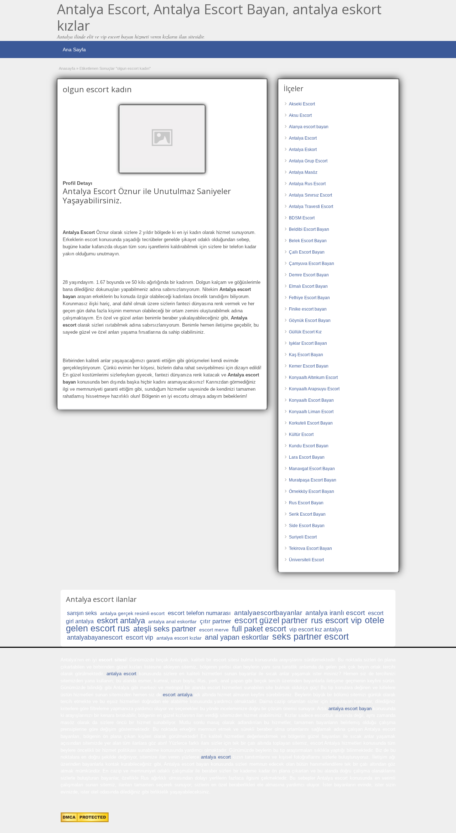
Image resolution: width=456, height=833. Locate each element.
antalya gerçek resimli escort (132, 613)
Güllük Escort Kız (305, 331)
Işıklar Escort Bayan (308, 343)
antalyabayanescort (95, 637)
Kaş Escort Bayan (306, 354)
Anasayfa (67, 68)
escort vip (139, 637)
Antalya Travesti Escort (311, 206)
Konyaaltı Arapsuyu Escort (314, 388)
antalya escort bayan (350, 708)
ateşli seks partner (164, 628)
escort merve (214, 629)
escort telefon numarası (199, 613)
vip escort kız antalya (315, 629)
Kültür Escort (301, 434)
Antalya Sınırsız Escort (310, 195)
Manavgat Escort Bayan (312, 468)
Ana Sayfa (74, 49)
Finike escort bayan (308, 309)
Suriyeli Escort (303, 537)
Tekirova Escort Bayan (310, 548)
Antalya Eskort (303, 149)
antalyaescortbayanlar (268, 612)
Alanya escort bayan (308, 126)
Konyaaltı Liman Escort (311, 411)
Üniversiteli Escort (306, 559)
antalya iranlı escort (335, 612)
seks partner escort (310, 636)
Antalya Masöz (303, 172)
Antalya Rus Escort (307, 183)
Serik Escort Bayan (307, 514)
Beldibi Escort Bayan (309, 229)
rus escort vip (336, 620)
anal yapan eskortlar (237, 637)
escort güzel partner (271, 620)
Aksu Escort (300, 115)
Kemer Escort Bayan (308, 366)
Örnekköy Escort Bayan (311, 491)
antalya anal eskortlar (172, 621)
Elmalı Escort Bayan (308, 286)
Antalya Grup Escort (308, 160)
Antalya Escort (303, 138)
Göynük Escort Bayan (310, 320)
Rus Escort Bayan (306, 502)
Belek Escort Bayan (308, 240)
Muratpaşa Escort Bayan (312, 480)
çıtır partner (215, 621)
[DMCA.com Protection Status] (85, 820)
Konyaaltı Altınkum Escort (313, 377)
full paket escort (259, 628)
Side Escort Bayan (307, 525)
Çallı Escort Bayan (307, 252)
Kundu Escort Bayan (308, 445)
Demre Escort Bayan (309, 274)
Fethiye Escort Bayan (309, 297)
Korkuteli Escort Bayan (311, 423)
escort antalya (177, 694)
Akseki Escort (302, 103)
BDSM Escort (302, 217)
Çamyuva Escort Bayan (311, 263)
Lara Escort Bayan (307, 457)
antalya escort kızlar (179, 638)
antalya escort (121, 673)
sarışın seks (82, 613)
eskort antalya (121, 620)
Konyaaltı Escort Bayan (311, 400)
